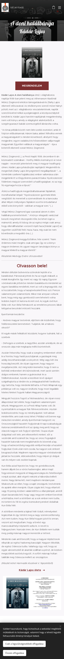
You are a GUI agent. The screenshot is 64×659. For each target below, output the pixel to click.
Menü (60, 7)
